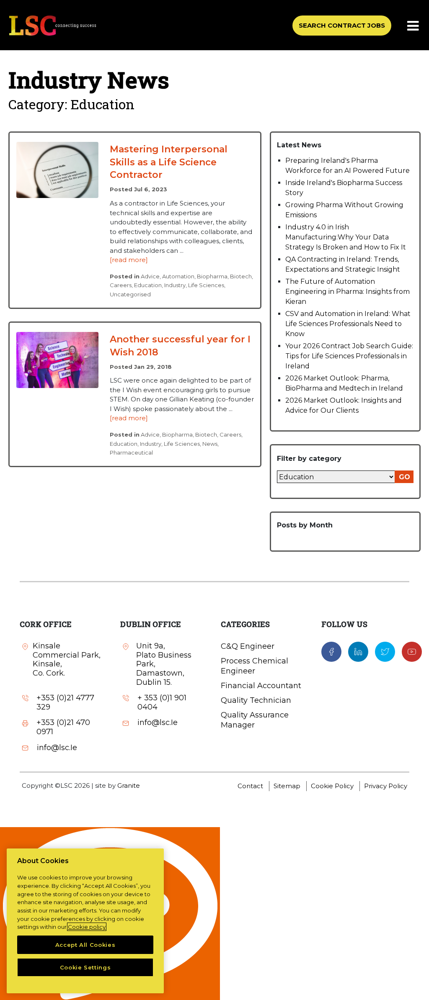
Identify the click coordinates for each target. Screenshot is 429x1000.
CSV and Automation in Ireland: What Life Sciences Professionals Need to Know (348, 324)
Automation (178, 276)
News (209, 443)
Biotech (241, 276)
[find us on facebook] (331, 651)
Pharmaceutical (131, 452)
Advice (150, 276)
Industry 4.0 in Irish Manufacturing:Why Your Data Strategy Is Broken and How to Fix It (345, 237)
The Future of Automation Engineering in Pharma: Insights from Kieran (347, 292)
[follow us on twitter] (385, 651)
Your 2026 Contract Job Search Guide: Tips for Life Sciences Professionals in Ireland (349, 356)
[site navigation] (413, 26)
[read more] (129, 260)
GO (404, 477)
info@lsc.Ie (57, 747)
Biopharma (212, 276)
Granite (128, 785)
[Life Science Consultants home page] (52, 25)
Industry (175, 285)
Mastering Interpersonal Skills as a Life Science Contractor (168, 162)
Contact (250, 786)
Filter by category (309, 459)
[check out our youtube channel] (412, 651)
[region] (85, 920)
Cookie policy (87, 926)
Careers (121, 285)
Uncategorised (130, 294)
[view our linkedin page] (358, 651)
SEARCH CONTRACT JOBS (342, 25)
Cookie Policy (332, 786)
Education (148, 285)
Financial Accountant (261, 685)
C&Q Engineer (247, 646)
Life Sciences (206, 285)
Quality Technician (256, 700)
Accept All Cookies (85, 944)
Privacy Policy (385, 786)
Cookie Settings (85, 967)
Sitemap (287, 786)
